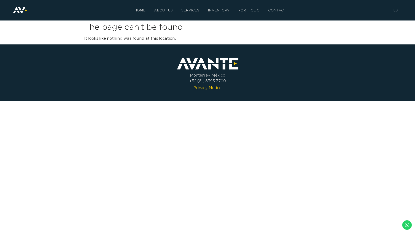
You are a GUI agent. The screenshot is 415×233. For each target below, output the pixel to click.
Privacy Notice (207, 88)
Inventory (219, 10)
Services (190, 10)
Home (139, 10)
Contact (277, 10)
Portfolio (249, 10)
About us (163, 10)
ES (395, 10)
